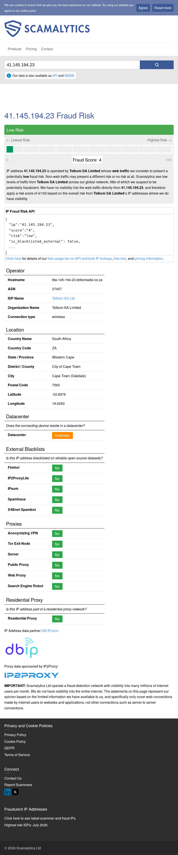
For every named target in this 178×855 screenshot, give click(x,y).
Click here (13, 258)
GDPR (9, 747)
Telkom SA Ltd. (63, 298)
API (55, 75)
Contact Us (12, 778)
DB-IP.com (49, 630)
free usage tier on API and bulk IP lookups (80, 258)
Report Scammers (18, 784)
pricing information (149, 258)
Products (14, 48)
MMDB (69, 75)
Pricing (31, 48)
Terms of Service (17, 754)
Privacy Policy (15, 734)
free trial (120, 258)
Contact (47, 48)
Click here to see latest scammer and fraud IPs (40, 818)
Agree (143, 7)
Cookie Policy (15, 741)
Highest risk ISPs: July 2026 (26, 824)
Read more (162, 7)
